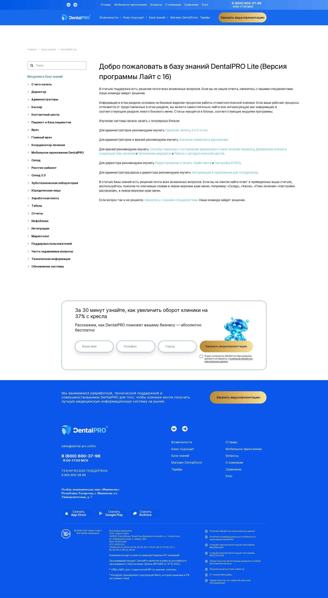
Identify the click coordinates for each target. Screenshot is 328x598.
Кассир (36, 107)
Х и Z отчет (199, 130)
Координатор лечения (48, 145)
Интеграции (40, 228)
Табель (36, 205)
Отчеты (37, 213)
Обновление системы (47, 266)
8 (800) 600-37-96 (246, 3)
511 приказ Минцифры (220, 574)
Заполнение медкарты (154, 153)
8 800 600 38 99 (74, 475)
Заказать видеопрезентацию (226, 346)
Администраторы (44, 99)
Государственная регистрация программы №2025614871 (232, 546)
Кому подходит (133, 17)
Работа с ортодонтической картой (199, 153)
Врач (35, 129)
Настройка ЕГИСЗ (228, 163)
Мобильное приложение (130, 4)
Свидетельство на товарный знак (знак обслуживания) (230, 581)
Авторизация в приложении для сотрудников (224, 172)
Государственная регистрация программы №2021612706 (232, 554)
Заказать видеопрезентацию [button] (242, 17)
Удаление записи (177, 130)
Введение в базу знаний (45, 76)
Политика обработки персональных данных (232, 531)
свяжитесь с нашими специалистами (171, 200)
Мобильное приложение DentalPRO (57, 152)
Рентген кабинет (44, 167)
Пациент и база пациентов (51, 122)
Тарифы (205, 17)
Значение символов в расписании (203, 139)
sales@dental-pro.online (79, 446)
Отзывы (106, 4)
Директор (38, 91)
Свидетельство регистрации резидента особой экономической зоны (235, 562)
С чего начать (41, 84)
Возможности (109, 17)
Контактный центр (45, 114)
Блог (205, 4)
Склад (35, 160)
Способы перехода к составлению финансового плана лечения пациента (202, 149)
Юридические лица (45, 190)
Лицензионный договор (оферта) (226, 569)
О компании (173, 4)
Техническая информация (50, 258)
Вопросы (156, 4)
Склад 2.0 (38, 175)
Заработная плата (45, 198)
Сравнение (191, 4)
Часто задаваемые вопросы (52, 251)
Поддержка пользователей (51, 243)
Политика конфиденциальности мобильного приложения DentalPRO (232, 538)
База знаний (157, 17)
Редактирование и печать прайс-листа (183, 163)
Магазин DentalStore (184, 17)
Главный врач (41, 137)
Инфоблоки (39, 220)
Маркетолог (40, 236)
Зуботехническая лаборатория (54, 183)
